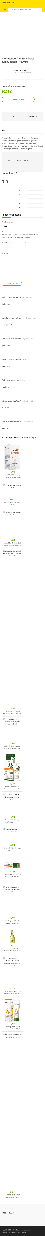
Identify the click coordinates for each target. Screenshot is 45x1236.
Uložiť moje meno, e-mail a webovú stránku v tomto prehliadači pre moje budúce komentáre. (20, 236)
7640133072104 (22, 161)
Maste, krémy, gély (20, 70)
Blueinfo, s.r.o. (17, 1230)
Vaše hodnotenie (8, 222)
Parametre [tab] (32, 117)
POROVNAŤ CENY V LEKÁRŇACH (14, 86)
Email (26, 243)
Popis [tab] (12, 117)
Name (4, 243)
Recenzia (5, 253)
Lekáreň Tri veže (18, 99)
